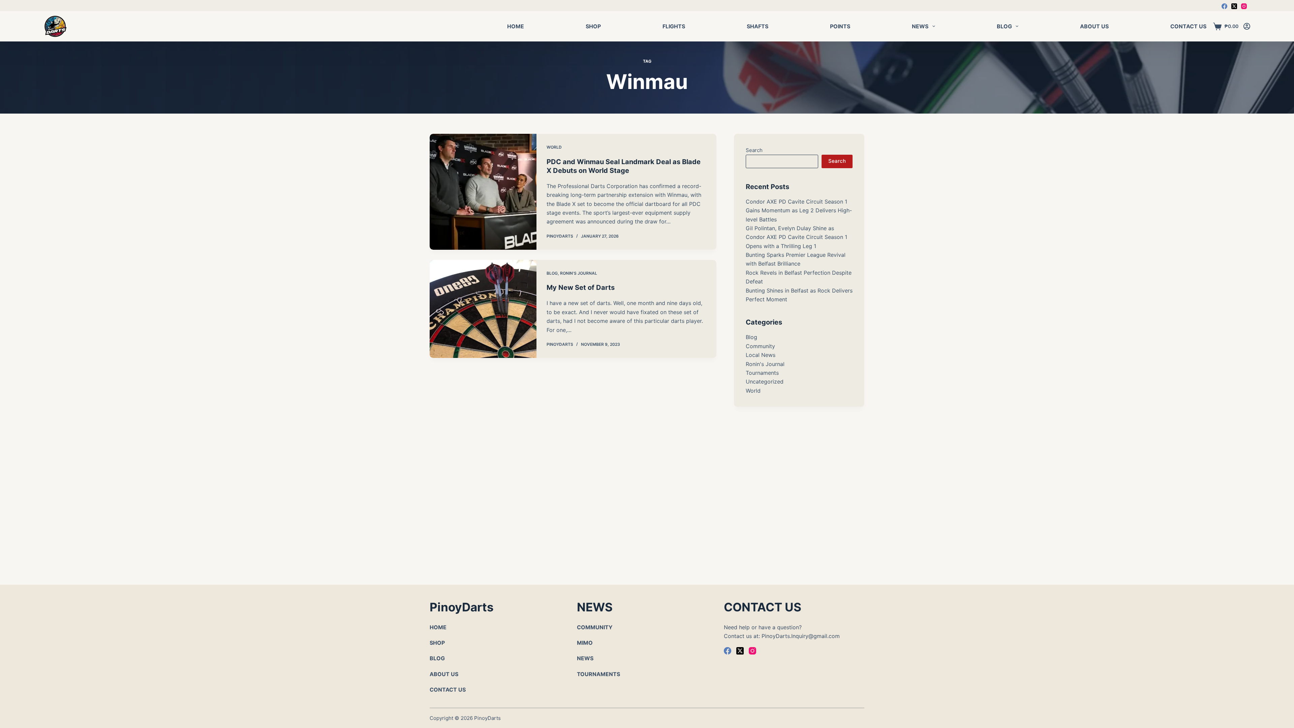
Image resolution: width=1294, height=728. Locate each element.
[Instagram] (1244, 6)
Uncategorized (764, 381)
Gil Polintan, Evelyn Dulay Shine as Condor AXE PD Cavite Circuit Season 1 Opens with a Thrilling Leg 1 (796, 237)
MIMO (585, 642)
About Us (1094, 26)
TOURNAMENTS (598, 674)
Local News (760, 355)
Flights (674, 26)
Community (760, 346)
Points (840, 26)
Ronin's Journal (578, 273)
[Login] (1246, 26)
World (554, 147)
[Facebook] (1224, 6)
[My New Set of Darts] (483, 309)
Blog (1004, 26)
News (920, 26)
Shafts (757, 26)
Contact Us (1188, 26)
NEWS (585, 658)
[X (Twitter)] (1234, 6)
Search (754, 150)
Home (515, 26)
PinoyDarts (487, 718)
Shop (593, 26)
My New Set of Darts (581, 287)
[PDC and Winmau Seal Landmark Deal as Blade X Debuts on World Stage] (483, 192)
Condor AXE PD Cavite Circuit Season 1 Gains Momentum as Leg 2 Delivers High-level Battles (799, 210)
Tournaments (762, 372)
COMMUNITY (595, 627)
